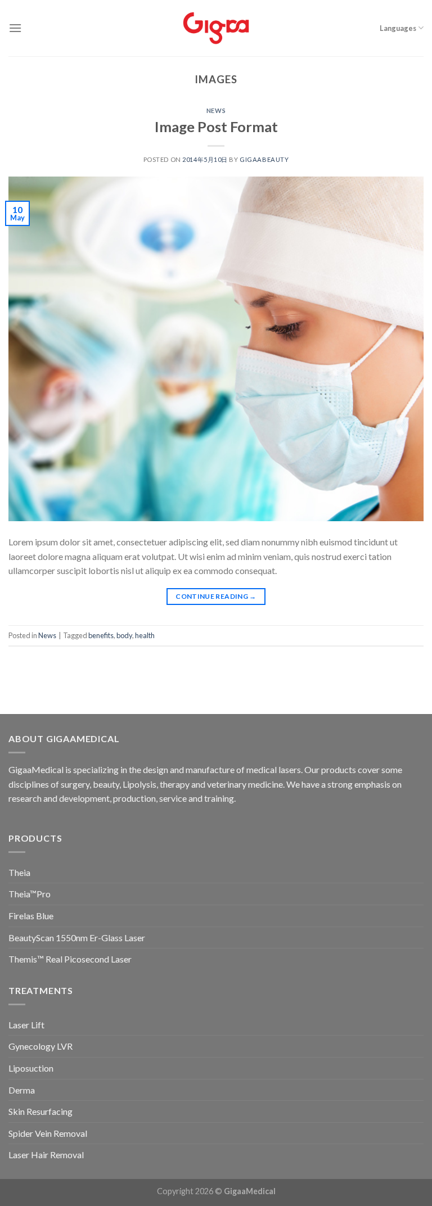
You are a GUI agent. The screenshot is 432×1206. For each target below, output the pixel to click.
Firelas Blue (30, 915)
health (145, 635)
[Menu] (15, 28)
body (124, 635)
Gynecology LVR (40, 1046)
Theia (19, 872)
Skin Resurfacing (40, 1111)
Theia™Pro (29, 893)
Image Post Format (216, 126)
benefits (101, 635)
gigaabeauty (264, 159)
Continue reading (216, 596)
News (216, 110)
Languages (398, 28)
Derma (21, 1090)
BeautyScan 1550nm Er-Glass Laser (76, 937)
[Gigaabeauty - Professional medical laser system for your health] (216, 28)
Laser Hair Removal (46, 1154)
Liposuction (30, 1068)
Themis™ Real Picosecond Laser (70, 959)
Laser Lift (26, 1024)
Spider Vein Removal (47, 1133)
